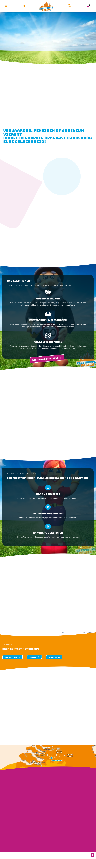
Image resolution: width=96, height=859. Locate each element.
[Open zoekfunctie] (69, 5)
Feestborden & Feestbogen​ (48, 320)
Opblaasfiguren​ (48, 298)
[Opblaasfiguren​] (48, 292)
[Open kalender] (23, 5)
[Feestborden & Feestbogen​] (48, 314)
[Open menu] (6, 5)
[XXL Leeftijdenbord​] (48, 335)
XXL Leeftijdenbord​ (48, 341)
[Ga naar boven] (92, 855)
